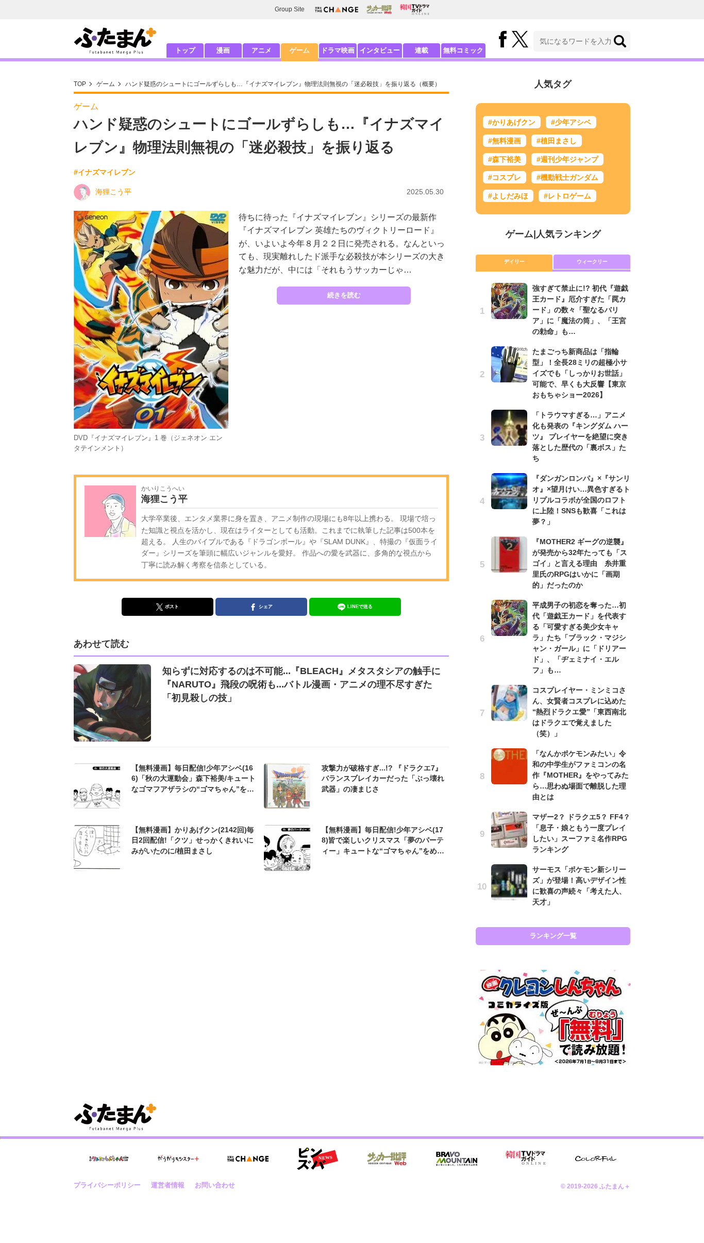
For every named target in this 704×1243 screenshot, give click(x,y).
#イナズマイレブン (105, 172)
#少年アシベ (571, 122)
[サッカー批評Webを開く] (379, 9)
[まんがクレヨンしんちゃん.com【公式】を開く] (108, 1159)
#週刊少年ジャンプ (567, 159)
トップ (185, 50)
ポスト (172, 606)
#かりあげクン (511, 122)
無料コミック (463, 50)
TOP (80, 84)
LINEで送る (360, 606)
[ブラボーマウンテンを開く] (456, 1159)
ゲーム (300, 50)
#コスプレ (504, 177)
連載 (421, 50)
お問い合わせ (215, 1185)
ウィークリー (592, 261)
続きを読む (344, 295)
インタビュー (380, 50)
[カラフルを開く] (595, 1159)
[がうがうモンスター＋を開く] (178, 1158)
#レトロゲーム (567, 196)
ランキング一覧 (553, 935)
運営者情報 (168, 1185)
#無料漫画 (504, 141)
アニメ (262, 50)
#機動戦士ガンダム (567, 177)
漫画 (223, 50)
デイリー (514, 261)
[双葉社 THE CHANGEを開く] (336, 9)
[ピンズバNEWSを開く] (317, 1159)
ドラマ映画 (338, 50)
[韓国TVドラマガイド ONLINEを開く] (414, 9)
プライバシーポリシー (107, 1185)
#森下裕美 (504, 159)
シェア (266, 606)
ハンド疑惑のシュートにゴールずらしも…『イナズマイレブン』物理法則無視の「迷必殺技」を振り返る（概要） (283, 84)
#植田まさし (557, 141)
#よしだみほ (508, 196)
